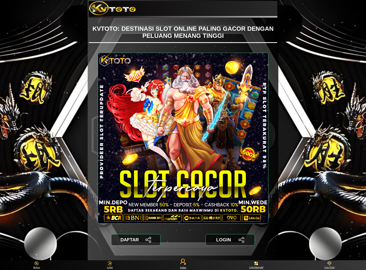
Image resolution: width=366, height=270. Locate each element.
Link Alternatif (256, 267)
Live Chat (329, 267)
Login (110, 267)
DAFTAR (129, 239)
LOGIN (223, 239)
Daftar (183, 267)
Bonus (36, 267)
